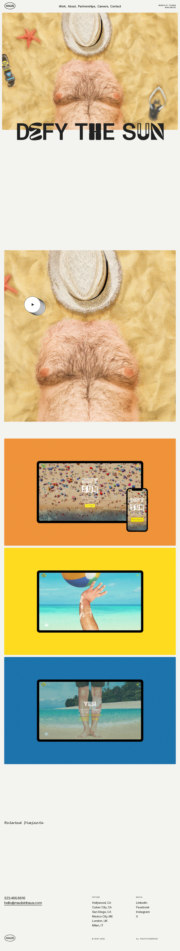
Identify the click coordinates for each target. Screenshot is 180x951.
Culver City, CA (102, 907)
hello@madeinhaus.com (23, 903)
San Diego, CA (101, 911)
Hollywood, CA (101, 902)
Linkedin (141, 902)
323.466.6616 (14, 898)
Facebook (142, 907)
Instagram (143, 911)
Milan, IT (97, 925)
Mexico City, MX (102, 916)
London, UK (99, 920)
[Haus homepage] (10, 6)
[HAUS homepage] (13, 939)
